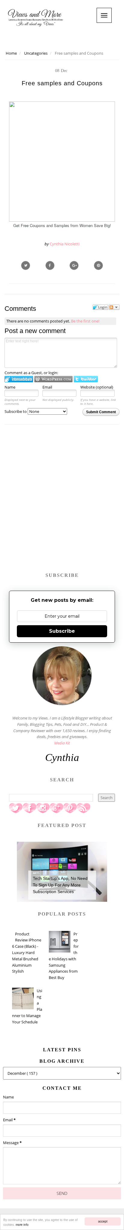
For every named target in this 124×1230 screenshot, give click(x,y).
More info (22, 1224)
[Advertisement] (62, 501)
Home (11, 53)
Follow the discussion (114, 307)
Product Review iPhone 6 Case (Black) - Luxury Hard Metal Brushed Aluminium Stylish (26, 952)
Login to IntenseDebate (19, 379)
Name (10, 387)
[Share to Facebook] (49, 265)
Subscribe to (16, 411)
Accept (102, 1221)
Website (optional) (96, 387)
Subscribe (62, 631)
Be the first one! (85, 321)
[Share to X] (25, 265)
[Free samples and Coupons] (74, 265)
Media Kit (62, 743)
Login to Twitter (86, 379)
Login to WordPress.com (53, 379)
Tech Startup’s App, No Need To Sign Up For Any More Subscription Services (60, 885)
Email (47, 387)
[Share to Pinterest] (98, 265)
